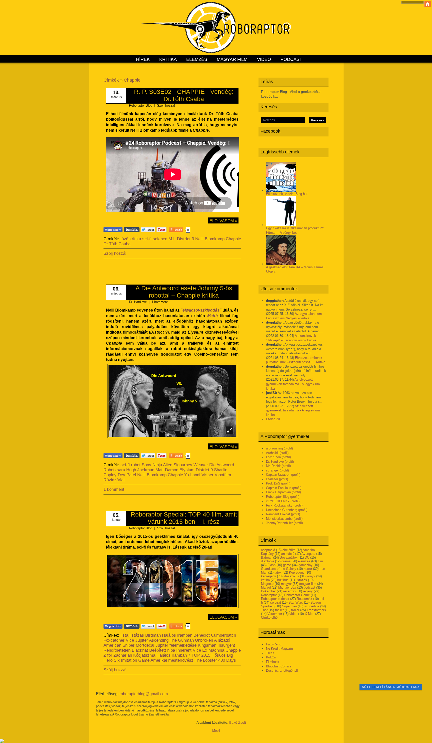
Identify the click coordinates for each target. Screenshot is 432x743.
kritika (168, 59)
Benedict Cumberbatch (215, 635)
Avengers (308, 554)
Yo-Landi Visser (199, 474)
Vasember (275, 614)
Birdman (153, 635)
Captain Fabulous (278, 488)
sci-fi (147, 238)
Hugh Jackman (140, 469)
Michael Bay (287, 587)
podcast (291, 59)
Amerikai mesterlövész (172, 660)
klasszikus (291, 576)
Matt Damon (167, 469)
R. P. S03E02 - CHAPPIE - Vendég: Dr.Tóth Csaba (184, 95)
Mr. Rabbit (273, 466)
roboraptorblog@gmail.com (144, 694)
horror (308, 569)
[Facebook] (113, 229)
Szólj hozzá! (166, 105)
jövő (124, 238)
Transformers (316, 610)
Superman (289, 606)
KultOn (271, 657)
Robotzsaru (114, 469)
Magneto (267, 584)
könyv (310, 576)
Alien (167, 464)
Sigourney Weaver (191, 464)
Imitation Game (135, 660)
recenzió (289, 591)
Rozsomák (304, 599)
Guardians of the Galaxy (278, 569)
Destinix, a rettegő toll (282, 670)
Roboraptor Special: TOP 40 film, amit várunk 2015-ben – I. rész (184, 518)
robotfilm (223, 474)
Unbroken (204, 640)
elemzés (196, 59)
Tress (270, 653)
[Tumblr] (132, 229)
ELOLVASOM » (223, 221)
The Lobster (206, 660)
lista (124, 635)
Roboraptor (269, 595)
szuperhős (311, 606)
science (160, 238)
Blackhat (140, 650)
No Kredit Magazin (279, 648)
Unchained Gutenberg (281, 510)
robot (135, 464)
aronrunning (274, 448)
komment (160, 302)
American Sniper (119, 645)
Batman (266, 557)
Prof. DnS (273, 483)
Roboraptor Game (297, 595)
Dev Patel (127, 474)
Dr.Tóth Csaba (117, 243)
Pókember (268, 591)
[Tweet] (148, 229)
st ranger (272, 470)
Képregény (296, 572)
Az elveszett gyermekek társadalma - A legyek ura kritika (293, 384)
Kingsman (207, 645)
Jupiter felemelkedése (176, 645)
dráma (286, 561)
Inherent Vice (188, 650)
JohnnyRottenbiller (279, 523)
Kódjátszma (144, 655)
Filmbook (272, 662)
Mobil (216, 730)
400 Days (227, 660)
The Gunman (182, 640)
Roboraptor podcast (275, 599)
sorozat (275, 602)
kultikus (282, 580)
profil (288, 448)
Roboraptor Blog (277, 497)
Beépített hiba (162, 650)
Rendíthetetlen (117, 650)
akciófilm (289, 550)
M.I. (172, 238)
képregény (268, 576)
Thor (264, 610)
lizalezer (272, 479)
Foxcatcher (114, 640)
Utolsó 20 (273, 419)
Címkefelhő (269, 617)
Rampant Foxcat (278, 514)
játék (278, 572)
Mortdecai (145, 645)
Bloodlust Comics (279, 666)
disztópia (267, 561)
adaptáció (268, 550)
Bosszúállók (289, 557)
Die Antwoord (221, 464)
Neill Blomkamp (209, 238)
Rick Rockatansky (279, 505)
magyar (286, 584)
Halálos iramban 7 (173, 655)
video (264, 59)
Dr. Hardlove (275, 461)
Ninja (157, 464)
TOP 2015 (201, 655)
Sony (146, 464)
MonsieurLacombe (279, 519)
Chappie (132, 80)
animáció (287, 554)
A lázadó (222, 640)
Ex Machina (213, 650)
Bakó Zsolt (237, 722)
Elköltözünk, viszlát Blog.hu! (287, 194)
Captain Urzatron (278, 474)
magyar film (232, 59)
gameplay (305, 565)
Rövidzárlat (114, 479)
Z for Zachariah (118, 655)
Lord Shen (273, 457)
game (287, 565)
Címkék (111, 80)
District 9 (185, 238)
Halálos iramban (177, 635)
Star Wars (295, 602)
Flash (272, 565)
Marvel (266, 587)
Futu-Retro (273, 644)
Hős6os (219, 655)
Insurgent (226, 645)
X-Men (309, 614)
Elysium (187, 469)
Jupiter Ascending (151, 640)
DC (307, 557)
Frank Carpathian (278, 492)
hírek (143, 59)
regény (308, 591)
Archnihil (272, 453)
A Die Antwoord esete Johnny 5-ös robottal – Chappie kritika (184, 292)
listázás (301, 580)
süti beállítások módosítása (391, 686)
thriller (279, 610)
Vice (130, 640)
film (320, 561)
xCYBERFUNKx (278, 501)
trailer (295, 610)
